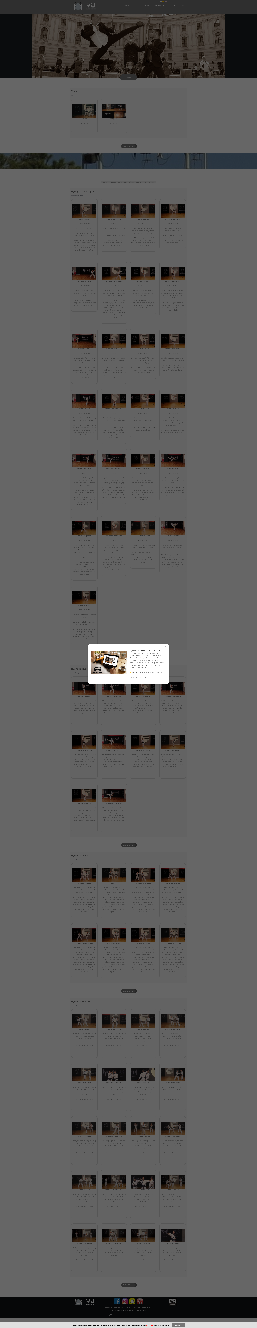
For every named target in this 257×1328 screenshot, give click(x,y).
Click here (149, 1325)
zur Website (158, 672)
